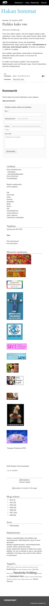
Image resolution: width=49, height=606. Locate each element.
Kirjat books (30, 567)
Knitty (9, 197)
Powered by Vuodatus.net (38, 603)
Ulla (8, 208)
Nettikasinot (19, 2)
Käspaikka (10, 202)
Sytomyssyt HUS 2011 (14, 229)
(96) (13, 515)
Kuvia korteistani (12, 176)
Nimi (6, 111)
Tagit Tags (9, 579)
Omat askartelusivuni (14, 170)
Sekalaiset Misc (18, 79)
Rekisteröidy (35, 2)
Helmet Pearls (18, 567)
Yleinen (30, 579)
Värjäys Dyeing (25, 579)
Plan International (13, 241)
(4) (12, 500)
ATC (8, 567)
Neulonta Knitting (25, 572)
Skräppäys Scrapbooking (29, 576)
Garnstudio (10, 195)
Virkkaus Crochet (16, 579)
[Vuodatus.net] (10, 600)
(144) (13, 513)
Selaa (27, 2)
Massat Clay (10, 573)
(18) (13, 502)
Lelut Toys (35, 569)
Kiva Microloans (12, 243)
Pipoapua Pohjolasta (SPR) (16, 448)
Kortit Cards (11, 569)
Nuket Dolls (39, 573)
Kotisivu (22, 126)
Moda (8, 204)
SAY (8, 576)
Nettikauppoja (14, 526)
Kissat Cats (35, 567)
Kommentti (8, 134)
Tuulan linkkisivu (12, 213)
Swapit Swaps (38, 576)
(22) (13, 505)
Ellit (8, 193)
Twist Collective (12, 215)
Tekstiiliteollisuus (12, 211)
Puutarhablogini (12, 178)
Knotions (10, 199)
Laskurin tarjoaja (24, 482)
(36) (13, 507)
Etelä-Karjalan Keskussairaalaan (18, 466)
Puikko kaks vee (14, 24)
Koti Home (19, 569)
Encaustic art (12, 567)
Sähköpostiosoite (16, 119)
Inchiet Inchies (25, 567)
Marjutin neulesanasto (14, 184)
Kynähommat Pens (27, 569)
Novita (9, 206)
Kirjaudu (44, 2)
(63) (13, 510)
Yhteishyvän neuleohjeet (15, 217)
